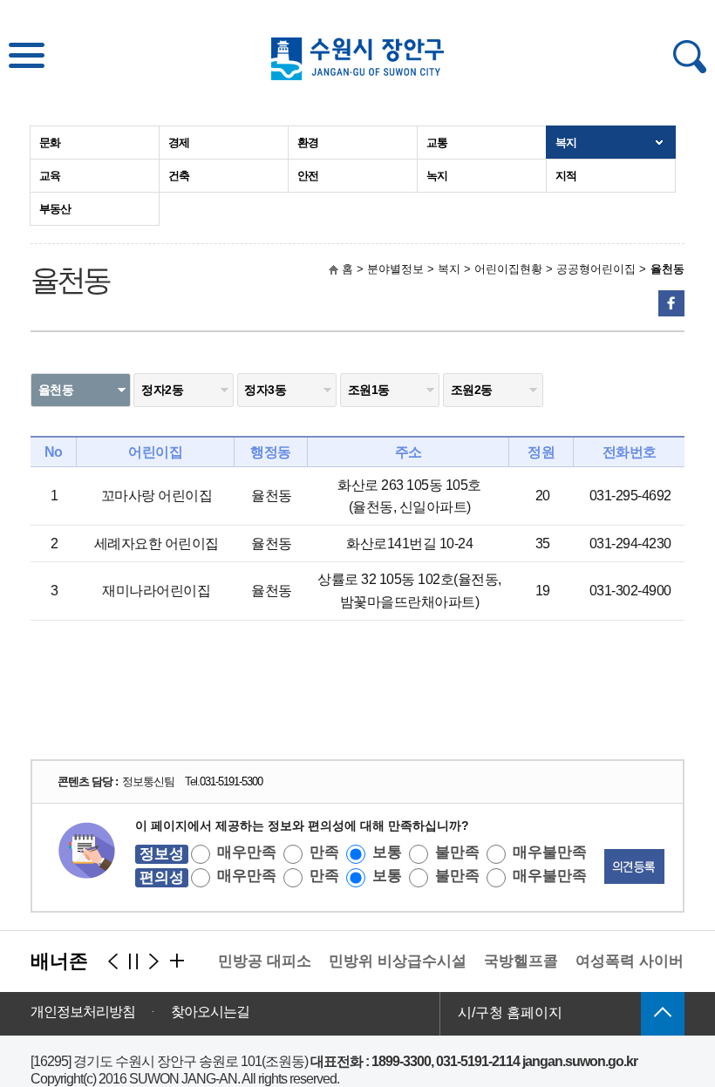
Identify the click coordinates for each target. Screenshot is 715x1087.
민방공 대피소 (257, 961)
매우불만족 (550, 852)
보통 (387, 852)
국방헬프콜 (514, 961)
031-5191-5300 (231, 781)
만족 (324, 852)
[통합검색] (689, 56)
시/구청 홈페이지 (510, 1012)
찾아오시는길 (210, 1012)
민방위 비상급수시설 (391, 961)
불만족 (457, 852)
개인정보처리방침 (83, 1012)
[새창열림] (671, 303)
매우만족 (246, 852)
